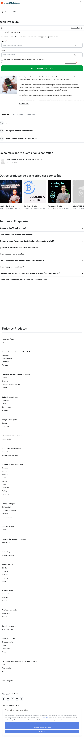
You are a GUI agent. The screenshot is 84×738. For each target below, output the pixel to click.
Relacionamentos (9, 626)
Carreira (4, 378)
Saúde (4, 652)
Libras (4, 484)
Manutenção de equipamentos (14, 539)
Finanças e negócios (9, 504)
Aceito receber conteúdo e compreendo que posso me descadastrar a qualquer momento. (25, 59)
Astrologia (5, 355)
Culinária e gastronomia (11, 397)
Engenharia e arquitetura (11, 448)
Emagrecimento (7, 642)
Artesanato (6, 594)
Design (4, 423)
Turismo (4, 530)
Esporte (4, 645)
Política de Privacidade (70, 62)
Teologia (5, 365)
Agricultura (6, 613)
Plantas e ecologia (9, 610)
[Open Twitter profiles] (8, 698)
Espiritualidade (7, 358)
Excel (4, 665)
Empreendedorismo (9, 510)
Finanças (5, 514)
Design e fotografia (9, 420)
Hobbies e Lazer (8, 526)
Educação (5, 474)
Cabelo (4, 568)
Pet (3, 342)
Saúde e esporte (8, 639)
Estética (5, 571)
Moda (4, 581)
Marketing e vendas (9, 552)
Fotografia (5, 426)
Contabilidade (6, 507)
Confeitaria (5, 400)
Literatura (5, 488)
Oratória (4, 388)
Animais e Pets (8, 339)
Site (3, 671)
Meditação (5, 362)
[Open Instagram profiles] (21, 698)
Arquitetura (6, 452)
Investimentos (7, 517)
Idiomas (4, 481)
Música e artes (7, 590)
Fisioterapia (6, 649)
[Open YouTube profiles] (17, 698)
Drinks (4, 404)
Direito (4, 471)
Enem (4, 478)
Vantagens (18, 114)
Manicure (5, 574)
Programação (6, 668)
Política (4, 491)
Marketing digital (8, 555)
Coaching (5, 381)
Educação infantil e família (12, 436)
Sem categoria (7, 681)
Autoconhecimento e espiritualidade (16, 352)
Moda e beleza (7, 565)
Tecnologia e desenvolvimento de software (19, 661)
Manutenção (6, 542)
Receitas (5, 410)
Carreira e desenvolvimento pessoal (16, 374)
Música (4, 600)
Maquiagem (6, 578)
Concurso (5, 468)
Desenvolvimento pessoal (11, 384)
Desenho (5, 597)
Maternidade (6, 439)
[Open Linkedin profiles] (12, 698)
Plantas (4, 616)
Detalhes (31, 114)
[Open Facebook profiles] (3, 698)
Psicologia (5, 494)
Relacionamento (7, 629)
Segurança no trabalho (10, 455)
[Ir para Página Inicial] (11, 3)
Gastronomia (6, 407)
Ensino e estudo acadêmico (12, 465)
